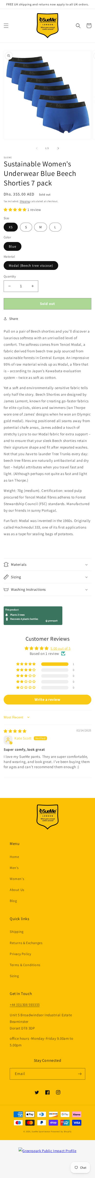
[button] (6, 25)
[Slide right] (58, 148)
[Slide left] (36, 148)
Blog (13, 901)
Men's (14, 868)
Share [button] (13, 318)
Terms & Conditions (25, 965)
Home (14, 857)
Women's (17, 879)
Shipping (25, 201)
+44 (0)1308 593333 (25, 1004)
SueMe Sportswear (41, 1131)
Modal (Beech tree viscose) (31, 265)
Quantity (10, 276)
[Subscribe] (79, 1074)
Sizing (14, 976)
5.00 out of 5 (60, 648)
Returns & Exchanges (26, 943)
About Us (17, 890)
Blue (12, 246)
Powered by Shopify (61, 1131)
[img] (15, 731)
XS (11, 227)
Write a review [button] (47, 699)
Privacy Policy (20, 954)
